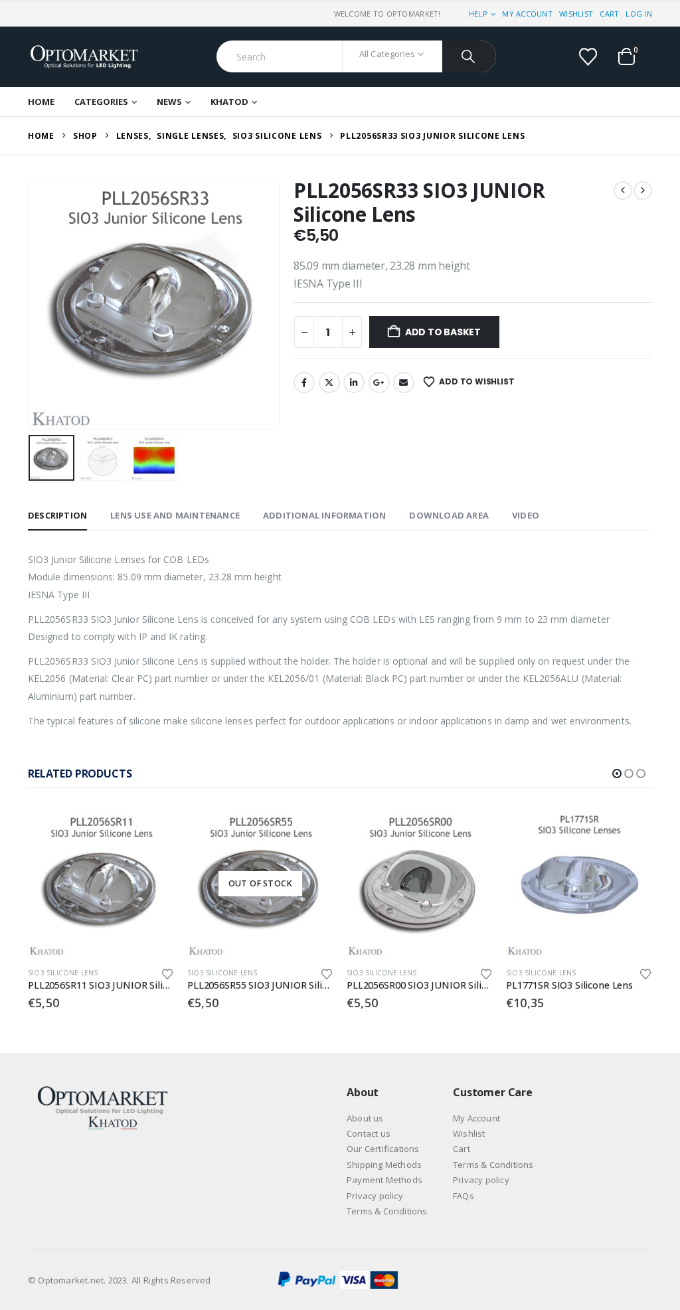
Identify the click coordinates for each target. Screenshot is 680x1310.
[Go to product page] (101, 884)
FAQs (463, 1196)
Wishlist (576, 14)
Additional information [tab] (324, 515)
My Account (527, 14)
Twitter (329, 382)
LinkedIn (354, 382)
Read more (311, 833)
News (169, 102)
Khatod (229, 102)
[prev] (623, 190)
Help (478, 14)
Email (403, 382)
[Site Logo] (84, 56)
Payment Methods (384, 1180)
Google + (379, 382)
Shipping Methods (384, 1165)
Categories (101, 102)
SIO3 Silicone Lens (63, 972)
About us (365, 1118)
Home (41, 102)
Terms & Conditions (387, 1211)
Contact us (368, 1133)
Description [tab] (57, 515)
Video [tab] (525, 515)
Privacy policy (375, 1196)
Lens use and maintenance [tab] (175, 515)
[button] (31, 304)
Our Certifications (383, 1149)
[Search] (469, 56)
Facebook (304, 382)
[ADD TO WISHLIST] (167, 973)
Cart (609, 14)
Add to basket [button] (152, 833)
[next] (643, 190)
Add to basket (443, 332)
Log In (639, 14)
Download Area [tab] (449, 515)
